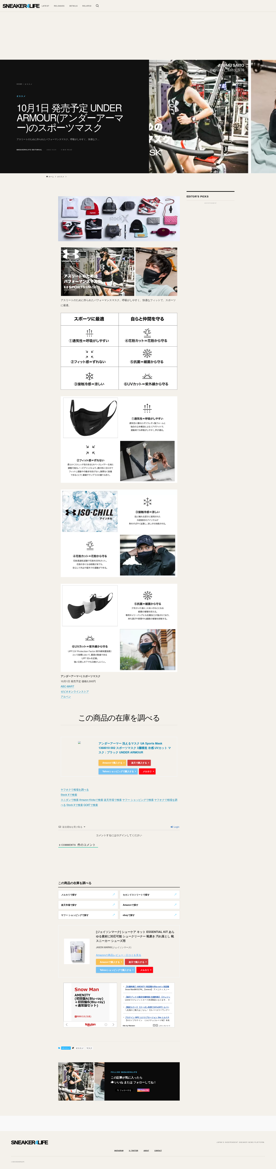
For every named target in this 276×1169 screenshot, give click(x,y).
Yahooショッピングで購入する (118, 771)
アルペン (66, 696)
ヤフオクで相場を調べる (75, 789)
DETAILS (73, 6)
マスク (89, 1048)
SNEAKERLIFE (21, 6)
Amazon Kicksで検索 (91, 800)
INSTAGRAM (118, 1151)
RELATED (86, 6)
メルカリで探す (69, 894)
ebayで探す (129, 915)
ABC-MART (67, 686)
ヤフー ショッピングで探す (75, 915)
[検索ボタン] (97, 6)
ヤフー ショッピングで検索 (138, 800)
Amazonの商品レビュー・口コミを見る (118, 955)
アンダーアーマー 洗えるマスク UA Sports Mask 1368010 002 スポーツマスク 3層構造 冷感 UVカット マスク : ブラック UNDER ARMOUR (135, 747)
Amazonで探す (130, 904)
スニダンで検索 (70, 800)
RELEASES (59, 6)
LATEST (45, 6)
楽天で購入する (139, 762)
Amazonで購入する (112, 762)
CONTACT (158, 1151)
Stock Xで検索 (69, 794)
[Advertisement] (138, 35)
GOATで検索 (91, 805)
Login (176, 826)
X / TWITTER (133, 1151)
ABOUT (146, 1151)
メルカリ (147, 771)
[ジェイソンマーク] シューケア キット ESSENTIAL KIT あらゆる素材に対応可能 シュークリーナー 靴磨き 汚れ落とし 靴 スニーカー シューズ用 (135, 936)
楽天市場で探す (69, 904)
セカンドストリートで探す (136, 894)
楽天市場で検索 (113, 800)
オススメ (66, 1048)
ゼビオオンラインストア (75, 691)
